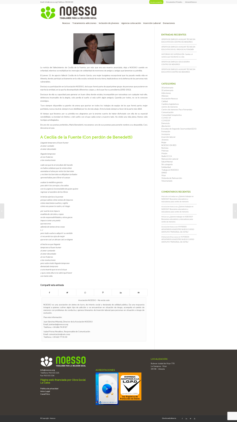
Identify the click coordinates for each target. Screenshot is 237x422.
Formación (165, 131)
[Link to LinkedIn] (186, 419)
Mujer (163, 142)
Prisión (164, 153)
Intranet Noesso (191, 2)
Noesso (52, 418)
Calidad (164, 101)
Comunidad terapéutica (171, 115)
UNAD (164, 172)
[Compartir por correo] (138, 292)
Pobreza (164, 150)
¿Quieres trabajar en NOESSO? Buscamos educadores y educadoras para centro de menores (177, 199)
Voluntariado (166, 181)
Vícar (163, 175)
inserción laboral (168, 137)
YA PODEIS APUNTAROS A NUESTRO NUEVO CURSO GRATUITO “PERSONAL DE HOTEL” (177, 229)
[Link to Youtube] (195, 419)
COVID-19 (166, 118)
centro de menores (169, 107)
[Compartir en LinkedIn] (121, 292)
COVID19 (165, 120)
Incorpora (165, 134)
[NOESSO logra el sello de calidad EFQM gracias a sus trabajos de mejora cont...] (2, 211)
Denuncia (165, 123)
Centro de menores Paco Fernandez (176, 109)
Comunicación (167, 112)
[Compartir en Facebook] (49, 292)
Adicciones (166, 93)
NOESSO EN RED (168, 145)
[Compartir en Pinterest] (103, 292)
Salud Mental (167, 161)
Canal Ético (45, 394)
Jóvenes (165, 139)
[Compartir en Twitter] (67, 292)
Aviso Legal (45, 391)
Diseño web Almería (169, 418)
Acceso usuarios (156, 2)
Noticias (164, 148)
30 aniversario (167, 87)
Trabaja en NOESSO (170, 170)
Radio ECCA (166, 156)
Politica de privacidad (49, 388)
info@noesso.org (51, 2)
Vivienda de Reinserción (171, 178)
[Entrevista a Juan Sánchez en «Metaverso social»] (235, 211)
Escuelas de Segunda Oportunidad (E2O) (178, 129)
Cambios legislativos (170, 104)
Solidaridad (166, 167)
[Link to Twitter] (190, 419)
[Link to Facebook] (182, 419)
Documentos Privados (174, 2)
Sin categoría (167, 164)
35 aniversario (167, 90)
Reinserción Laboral (169, 159)
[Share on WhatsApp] (85, 292)
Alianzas (164, 96)
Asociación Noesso (169, 98)
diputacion (165, 126)
